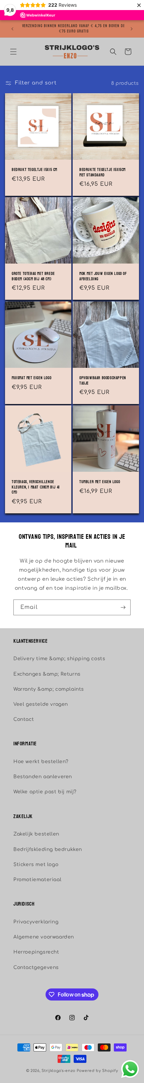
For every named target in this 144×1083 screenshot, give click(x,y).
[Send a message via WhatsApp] (130, 1069)
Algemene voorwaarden (43, 936)
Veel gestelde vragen (40, 704)
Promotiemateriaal (37, 879)
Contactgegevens (36, 967)
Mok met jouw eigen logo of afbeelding (103, 276)
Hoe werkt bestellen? (41, 761)
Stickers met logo (35, 864)
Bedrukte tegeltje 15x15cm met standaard (102, 172)
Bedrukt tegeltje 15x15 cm (34, 170)
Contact (23, 719)
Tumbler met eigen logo (99, 482)
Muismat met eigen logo (31, 378)
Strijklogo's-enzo (58, 1071)
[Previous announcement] (12, 28)
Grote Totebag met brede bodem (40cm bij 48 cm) (33, 276)
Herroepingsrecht (36, 952)
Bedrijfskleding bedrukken (47, 849)
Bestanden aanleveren (42, 776)
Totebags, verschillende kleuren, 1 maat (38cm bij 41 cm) (36, 487)
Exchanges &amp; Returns (47, 674)
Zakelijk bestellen (36, 834)
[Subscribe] (123, 607)
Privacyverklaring (35, 921)
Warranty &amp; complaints (48, 689)
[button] (13, 51)
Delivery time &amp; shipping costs (59, 658)
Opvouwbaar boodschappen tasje (102, 381)
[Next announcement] (131, 28)
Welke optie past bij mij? (45, 791)
